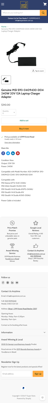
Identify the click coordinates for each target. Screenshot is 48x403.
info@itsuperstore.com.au (36, 254)
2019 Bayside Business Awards (28, 349)
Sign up (38, 374)
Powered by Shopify (24, 398)
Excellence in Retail (12, 259)
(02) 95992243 (10, 301)
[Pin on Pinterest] (18, 153)
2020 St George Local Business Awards (16, 344)
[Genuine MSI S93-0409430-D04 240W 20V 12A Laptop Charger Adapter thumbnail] (6, 80)
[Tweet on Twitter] (8, 153)
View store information (12, 142)
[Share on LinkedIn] (13, 153)
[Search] (43, 13)
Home (3, 27)
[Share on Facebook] (3, 153)
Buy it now (24, 128)
